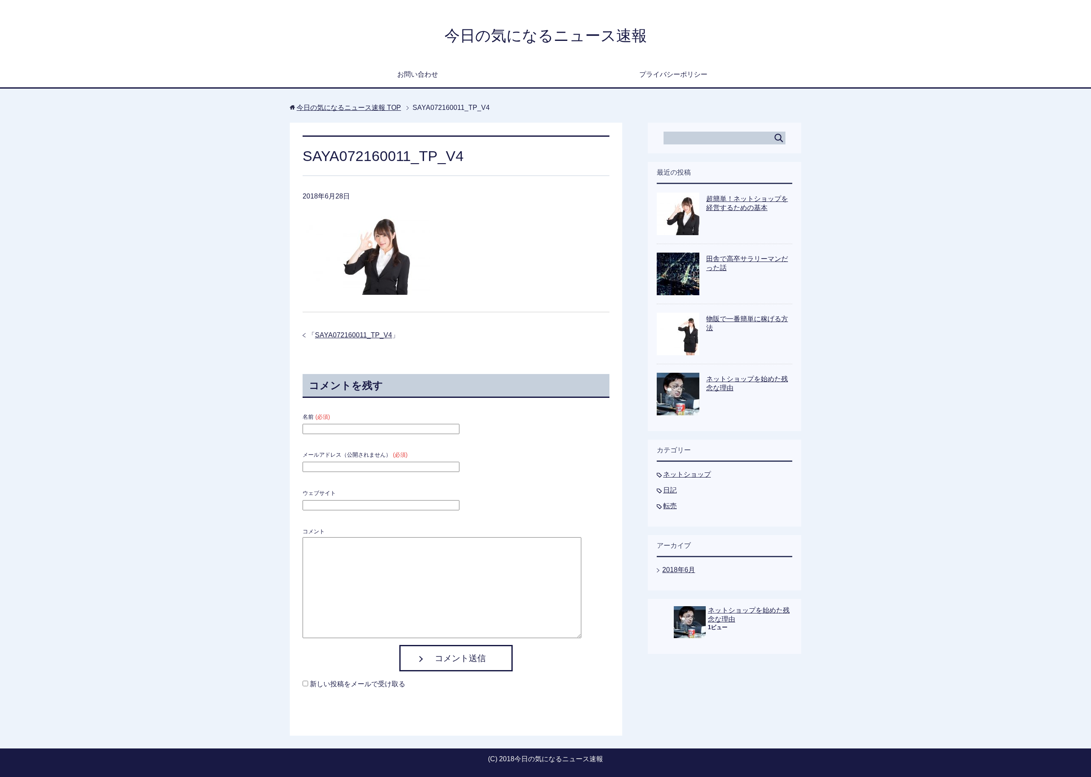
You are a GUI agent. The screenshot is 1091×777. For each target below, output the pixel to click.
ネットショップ (687, 474)
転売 (670, 505)
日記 (670, 490)
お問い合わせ (417, 74)
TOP (349, 107)
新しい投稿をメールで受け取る (357, 684)
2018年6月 (678, 569)
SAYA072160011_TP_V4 (353, 335)
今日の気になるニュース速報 (545, 35)
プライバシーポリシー (673, 74)
